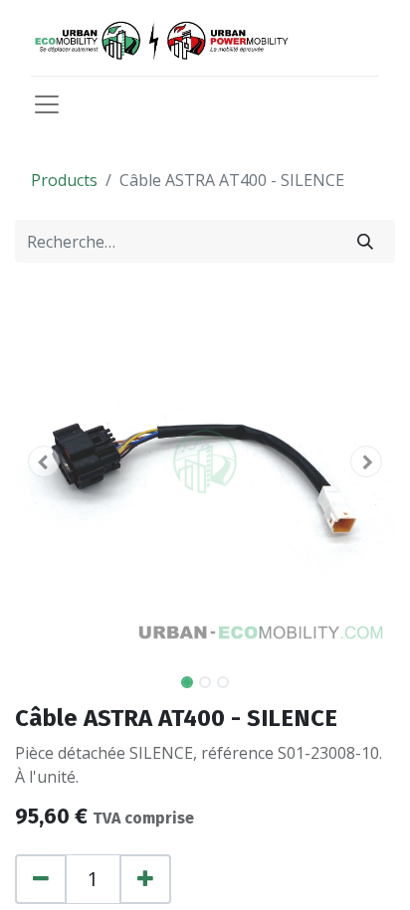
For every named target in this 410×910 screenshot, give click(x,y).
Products (64, 180)
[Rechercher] (365, 241)
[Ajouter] (145, 879)
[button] (43, 461)
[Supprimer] (41, 879)
